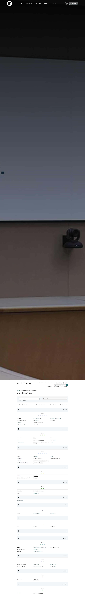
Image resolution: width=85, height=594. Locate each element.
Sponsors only (23, 400)
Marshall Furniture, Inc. (21, 566)
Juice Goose (52, 526)
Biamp (35, 437)
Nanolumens (19, 579)
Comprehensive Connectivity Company (41, 460)
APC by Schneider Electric (22, 424)
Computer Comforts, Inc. (38, 462)
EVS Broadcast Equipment (38, 491)
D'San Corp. (19, 475)
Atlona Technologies (37, 418)
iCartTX (18, 513)
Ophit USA (19, 592)
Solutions (29, 3)
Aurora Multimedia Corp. (38, 422)
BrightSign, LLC (53, 439)
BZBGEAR (52, 442)
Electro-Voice (19, 491)
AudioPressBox (36, 420)
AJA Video (19, 418)
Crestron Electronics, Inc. (55, 458)
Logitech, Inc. (36, 549)
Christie (18, 456)
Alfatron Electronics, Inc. (21, 420)
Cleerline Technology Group (22, 462)
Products (46, 3)
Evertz (18, 493)
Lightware (19, 551)
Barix (18, 439)
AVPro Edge (52, 420)
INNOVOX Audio (37, 513)
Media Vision (36, 564)
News (46, 382)
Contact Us (50, 382)
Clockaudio (36, 456)
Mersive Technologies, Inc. (39, 566)
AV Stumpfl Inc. (36, 424)
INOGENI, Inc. (53, 513)
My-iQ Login (60, 382)
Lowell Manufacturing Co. (38, 551)
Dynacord (35, 478)
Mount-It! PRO (53, 566)
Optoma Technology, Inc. (38, 592)
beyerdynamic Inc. (20, 442)
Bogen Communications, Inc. (39, 439)
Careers (54, 3)
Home (18, 390)
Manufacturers (56, 386)
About (21, 3)
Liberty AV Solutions (21, 549)
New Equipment (64, 386)
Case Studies (41, 382)
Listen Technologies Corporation (40, 547)
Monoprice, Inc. (53, 564)
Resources (37, 3)
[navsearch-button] (66, 3)
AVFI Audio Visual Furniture (55, 418)
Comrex (51, 456)
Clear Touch (19, 458)
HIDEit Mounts (20, 500)
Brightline (52, 437)
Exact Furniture (36, 493)
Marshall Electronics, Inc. (21, 564)
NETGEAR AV (36, 579)
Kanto (18, 534)
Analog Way (19, 422)
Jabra (18, 526)
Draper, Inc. (36, 475)
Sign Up (66, 382)
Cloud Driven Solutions (38, 458)
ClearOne (19, 460)
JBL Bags (35, 526)
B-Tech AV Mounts (20, 437)
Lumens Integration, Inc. (54, 547)
